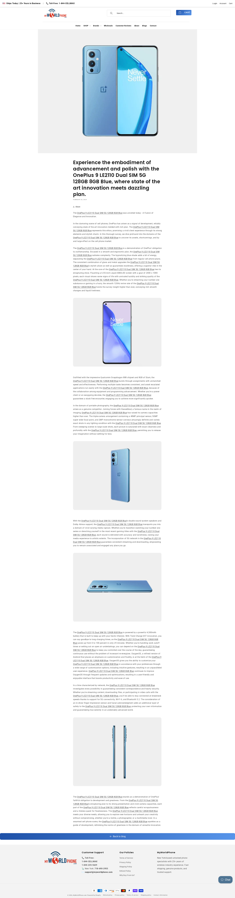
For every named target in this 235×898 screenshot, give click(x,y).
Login (214, 3)
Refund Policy (125, 871)
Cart (231, 3)
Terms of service (132, 895)
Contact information (160, 895)
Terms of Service (126, 858)
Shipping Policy (125, 867)
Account (223, 3)
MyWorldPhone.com (80, 895)
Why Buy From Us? (127, 875)
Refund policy (107, 895)
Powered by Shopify (94, 895)
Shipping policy (146, 895)
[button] (87, 25)
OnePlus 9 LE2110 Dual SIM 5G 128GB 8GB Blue (99, 213)
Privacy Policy (125, 862)
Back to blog (119, 836)
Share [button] (78, 207)
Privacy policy (119, 895)
